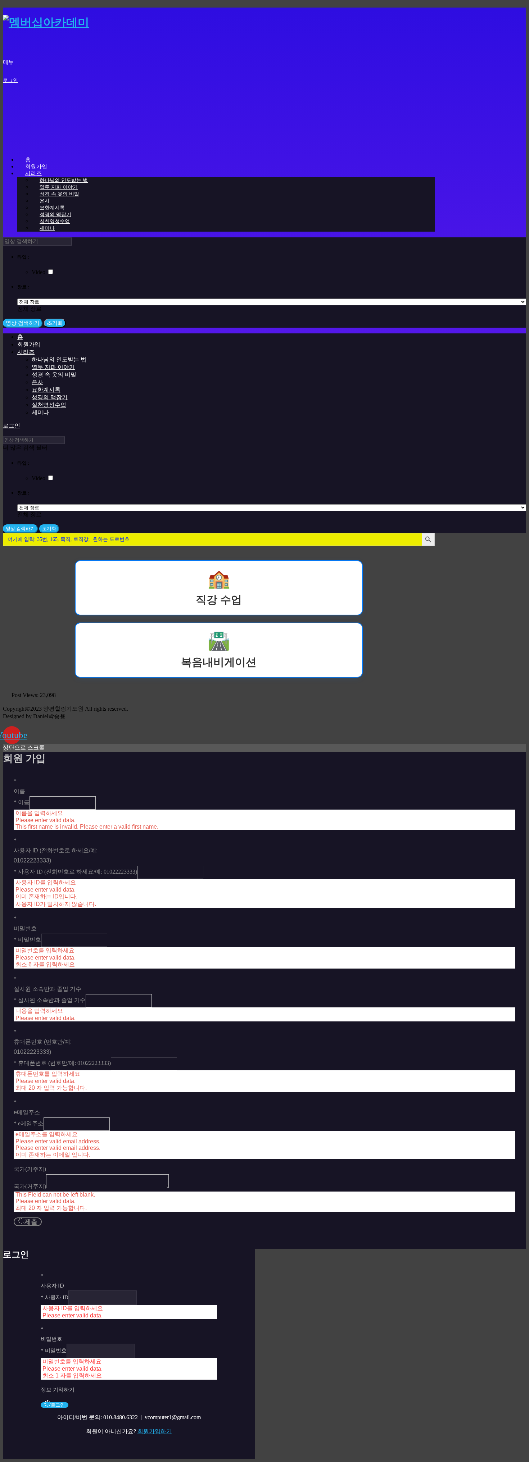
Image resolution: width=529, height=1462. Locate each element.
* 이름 (22, 802)
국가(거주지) (30, 1186)
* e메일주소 (29, 1123)
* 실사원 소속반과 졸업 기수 (50, 1000)
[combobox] (29, 309)
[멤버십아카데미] (46, 22)
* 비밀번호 (27, 940)
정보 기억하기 (57, 1390)
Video (39, 272)
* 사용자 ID (54, 1297)
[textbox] (29, 309)
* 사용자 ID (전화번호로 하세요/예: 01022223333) (75, 872)
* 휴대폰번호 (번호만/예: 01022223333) (62, 1063)
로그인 (10, 80)
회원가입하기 (154, 1431)
